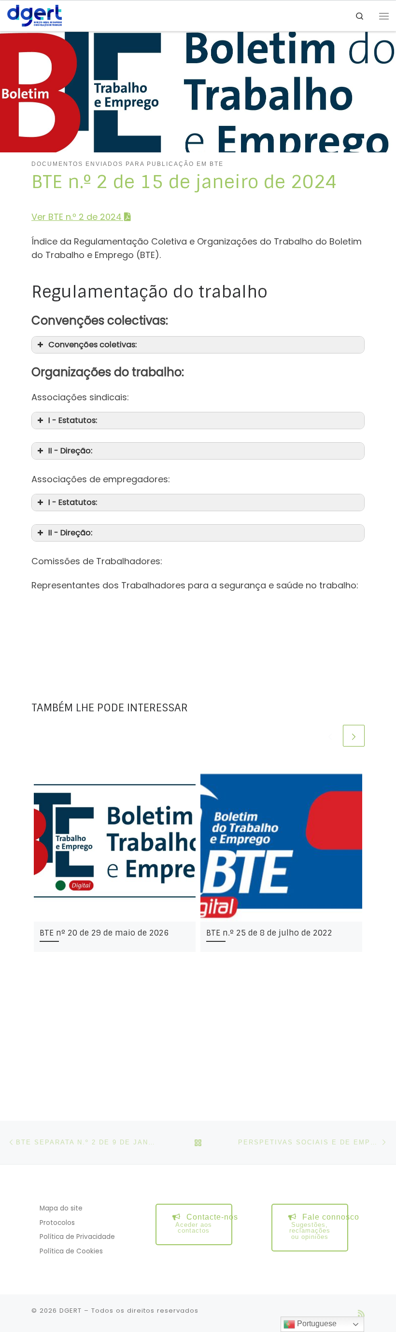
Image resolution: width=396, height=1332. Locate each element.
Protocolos (57, 1222)
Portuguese (316, 1323)
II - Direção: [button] (70, 450)
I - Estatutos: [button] (72, 420)
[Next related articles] (354, 736)
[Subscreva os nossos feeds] (361, 1313)
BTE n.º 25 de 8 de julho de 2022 (269, 933)
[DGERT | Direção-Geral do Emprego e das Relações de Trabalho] (34, 15)
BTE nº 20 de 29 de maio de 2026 (104, 933)
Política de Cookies (71, 1251)
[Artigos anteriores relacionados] (330, 736)
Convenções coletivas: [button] (92, 344)
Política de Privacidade (77, 1236)
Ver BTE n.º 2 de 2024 (76, 217)
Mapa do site (61, 1208)
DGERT (70, 1310)
